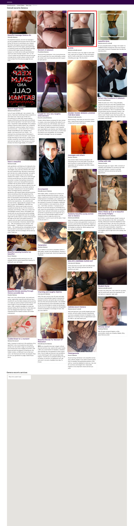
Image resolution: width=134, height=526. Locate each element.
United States (20, 5)
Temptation (42, 245)
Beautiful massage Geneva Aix (19, 35)
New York (28, 5)
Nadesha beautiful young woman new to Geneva (80, 215)
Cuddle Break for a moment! (18, 339)
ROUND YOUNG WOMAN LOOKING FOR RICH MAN (81, 114)
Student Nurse (103, 286)
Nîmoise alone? (104, 327)
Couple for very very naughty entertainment (49, 115)
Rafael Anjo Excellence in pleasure (111, 98)
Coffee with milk (104, 161)
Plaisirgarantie (73, 353)
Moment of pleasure (45, 50)
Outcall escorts (11, 5)
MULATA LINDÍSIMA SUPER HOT (80, 261)
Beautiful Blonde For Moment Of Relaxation (50, 341)
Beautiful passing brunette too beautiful (19, 253)
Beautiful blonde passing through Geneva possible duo (20, 292)
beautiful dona (103, 41)
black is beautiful (14, 162)
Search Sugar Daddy (16, 109)
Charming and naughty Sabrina (50, 292)
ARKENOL (9, 2)
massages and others (76, 155)
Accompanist (43, 189)
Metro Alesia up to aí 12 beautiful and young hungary (111, 213)
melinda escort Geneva (77, 307)
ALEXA (70, 48)
